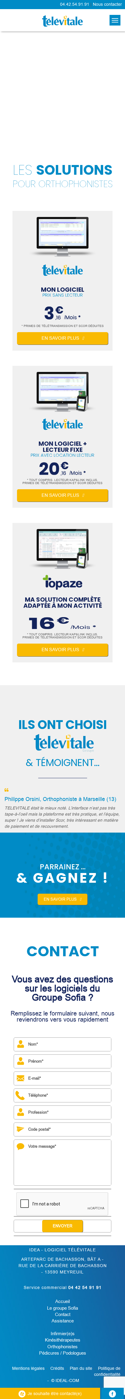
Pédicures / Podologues (62, 1353)
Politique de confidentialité (107, 1371)
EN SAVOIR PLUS (60, 899)
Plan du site (81, 1368)
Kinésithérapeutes (62, 1340)
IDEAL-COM (67, 1381)
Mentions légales (28, 1368)
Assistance (63, 1321)
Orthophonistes (62, 1347)
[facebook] (112, 1393)
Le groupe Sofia (62, 1308)
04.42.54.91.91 (74, 4)
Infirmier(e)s (63, 1334)
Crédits (57, 1368)
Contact (62, 1314)
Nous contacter (107, 4)
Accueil (62, 1301)
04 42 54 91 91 (85, 1288)
